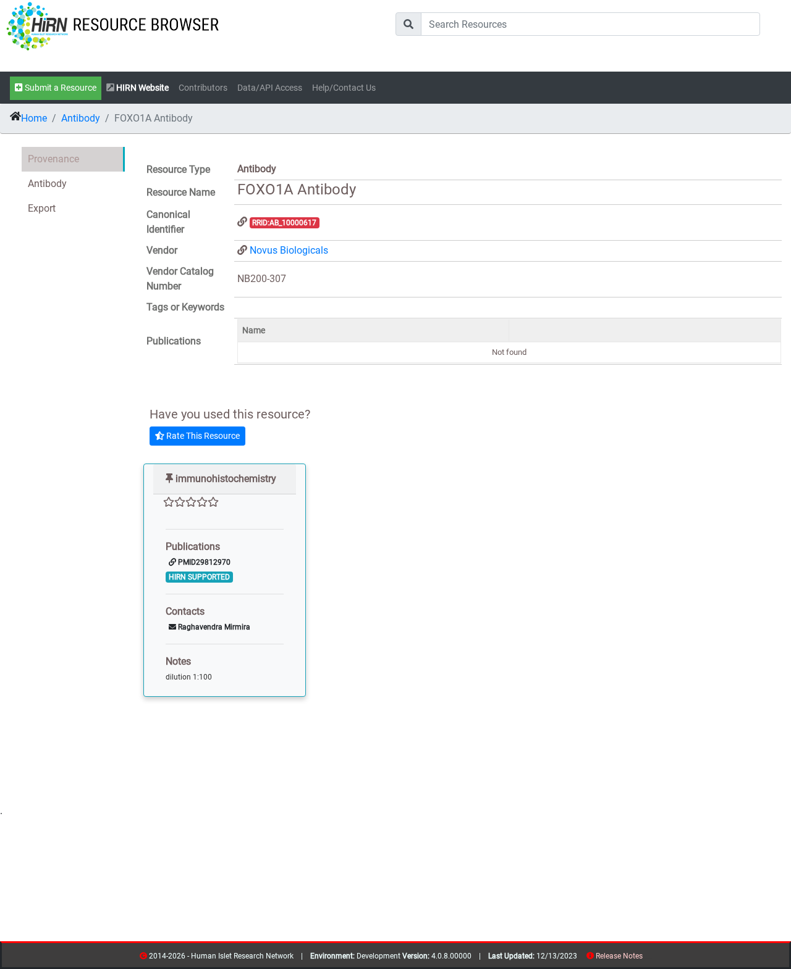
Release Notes (619, 956)
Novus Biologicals (289, 250)
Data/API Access (269, 88)
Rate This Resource (202, 436)
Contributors (203, 88)
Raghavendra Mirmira (213, 627)
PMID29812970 (203, 562)
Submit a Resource (59, 88)
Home (34, 118)
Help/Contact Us (344, 88)
